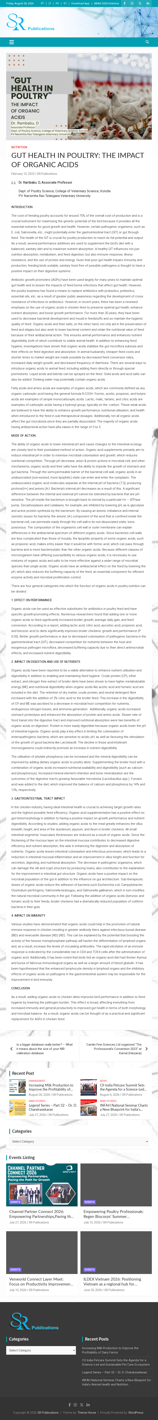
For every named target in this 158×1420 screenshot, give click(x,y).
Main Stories (37, 1101)
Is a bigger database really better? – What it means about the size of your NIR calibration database (44, 1049)
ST (65, 3)
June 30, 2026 (93, 1290)
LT (50, 3)
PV (57, 3)
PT (42, 3)
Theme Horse (87, 1412)
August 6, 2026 (110, 1094)
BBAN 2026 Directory (106, 3)
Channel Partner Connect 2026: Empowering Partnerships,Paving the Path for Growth (41, 1217)
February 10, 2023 (23, 173)
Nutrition (19, 147)
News (103, 1080)
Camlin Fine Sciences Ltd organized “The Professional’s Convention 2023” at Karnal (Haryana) (114, 1049)
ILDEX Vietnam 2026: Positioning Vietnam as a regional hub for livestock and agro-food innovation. (114, 1284)
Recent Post (23, 1073)
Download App (80, 3)
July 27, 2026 (37, 1114)
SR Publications (47, 173)
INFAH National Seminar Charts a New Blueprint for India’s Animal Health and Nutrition (124, 1110)
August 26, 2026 (39, 1094)
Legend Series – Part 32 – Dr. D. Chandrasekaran (114, 1372)
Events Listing (22, 1158)
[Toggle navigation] (11, 42)
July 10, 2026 (92, 1222)
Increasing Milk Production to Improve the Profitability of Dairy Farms (51, 1089)
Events (15, 1202)
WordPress (135, 1412)
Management (37, 1080)
